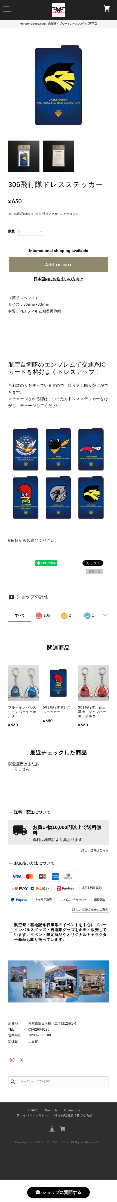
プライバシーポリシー (32, 1115)
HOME (33, 1110)
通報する (95, 571)
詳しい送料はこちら (94, 850)
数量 (11, 231)
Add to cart (58, 264)
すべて (20, 615)
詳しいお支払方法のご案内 (90, 909)
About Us (51, 1110)
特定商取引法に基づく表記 (73, 1115)
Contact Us (72, 1110)
